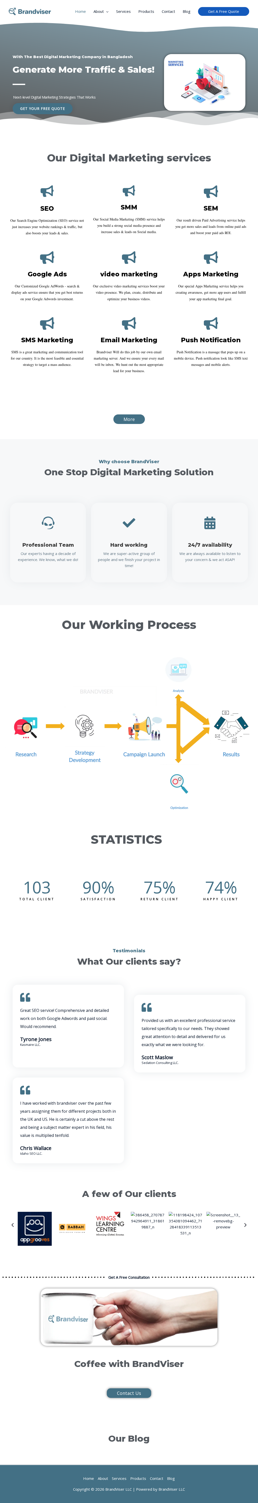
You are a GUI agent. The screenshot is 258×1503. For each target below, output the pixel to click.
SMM (129, 207)
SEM (211, 208)
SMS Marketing (47, 340)
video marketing (128, 274)
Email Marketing (129, 340)
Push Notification (211, 340)
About (98, 11)
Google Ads (47, 274)
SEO (47, 208)
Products (146, 11)
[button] (12, 1225)
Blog (186, 11)
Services (123, 11)
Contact (168, 11)
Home (80, 11)
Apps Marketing (210, 274)
